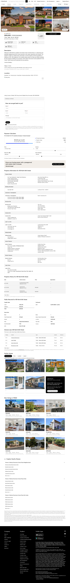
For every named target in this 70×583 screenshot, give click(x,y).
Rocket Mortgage (26, 135)
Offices (5, 546)
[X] (65, 536)
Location (14, 4)
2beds (5, 37)
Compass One (23, 542)
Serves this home (42, 337)
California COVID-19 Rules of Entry (58, 544)
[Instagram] (65, 531)
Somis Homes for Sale (8, 485)
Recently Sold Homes (24, 571)
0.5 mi (61, 345)
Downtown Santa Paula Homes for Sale (11, 464)
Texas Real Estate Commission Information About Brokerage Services (47, 568)
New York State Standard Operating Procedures (44, 572)
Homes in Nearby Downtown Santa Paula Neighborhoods (18, 462)
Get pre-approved (19, 35)
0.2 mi (61, 337)
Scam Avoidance (42, 543)
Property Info (21, 4)
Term (5, 146)
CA (9, 75)
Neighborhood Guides (24, 558)
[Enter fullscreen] (43, 78)
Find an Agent (22, 548)
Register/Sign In (66, 1)
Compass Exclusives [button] (41, 1)
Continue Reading (7, 62)
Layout (24, 356)
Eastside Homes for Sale (9, 466)
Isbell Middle (13, 340)
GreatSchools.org (21, 349)
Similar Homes (49, 4)
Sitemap (21, 572)
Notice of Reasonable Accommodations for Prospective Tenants (46, 573)
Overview (9, 4)
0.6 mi (61, 340)
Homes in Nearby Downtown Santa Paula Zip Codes (16, 495)
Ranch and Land (23, 567)
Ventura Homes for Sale (9, 481)
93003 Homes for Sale (9, 497)
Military (21, 565)
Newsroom (6, 548)
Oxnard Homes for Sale (9, 489)
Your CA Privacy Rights (41, 546)
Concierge (22, 534)
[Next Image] (23, 366)
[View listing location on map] (41, 36)
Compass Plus (22, 553)
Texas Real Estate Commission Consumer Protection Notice (46, 569)
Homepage (6, 75)
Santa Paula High (14, 342)
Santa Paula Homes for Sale (10, 483)
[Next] (67, 19)
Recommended (8, 356)
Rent (32, 1)
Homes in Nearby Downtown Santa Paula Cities (15, 478)
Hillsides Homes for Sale (9, 471)
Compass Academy (24, 551)
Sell (35, 1)
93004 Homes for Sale (9, 499)
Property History (28, 4)
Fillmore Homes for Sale (9, 487)
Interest (36, 146)
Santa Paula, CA (12, 38)
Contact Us (6, 544)
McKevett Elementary (15, 337)
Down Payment (38, 152)
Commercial (22, 562)
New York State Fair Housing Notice (42, 571)
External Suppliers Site (24, 569)
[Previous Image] (6, 366)
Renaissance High (14, 345)
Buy (29, 1)
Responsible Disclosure (50, 543)
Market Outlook (23, 541)
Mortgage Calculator (24, 550)
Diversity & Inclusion (24, 557)
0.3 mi (61, 342)
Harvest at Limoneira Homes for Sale (11, 469)
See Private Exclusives (52, 390)
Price (14, 356)
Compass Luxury (23, 546)
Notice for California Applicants (46, 544)
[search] (26, 1)
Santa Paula (19, 75)
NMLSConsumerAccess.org (54, 577)
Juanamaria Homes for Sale (10, 473)
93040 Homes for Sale (9, 504)
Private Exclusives (23, 535)
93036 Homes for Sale (9, 506)
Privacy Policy (11, 128)
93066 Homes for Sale (9, 501)
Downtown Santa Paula (26, 75)
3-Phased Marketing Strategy (25, 539)
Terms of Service (57, 542)
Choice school (41, 345)
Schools (43, 4)
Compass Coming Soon (24, 537)
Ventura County (13, 75)
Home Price (6, 152)
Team (5, 535)
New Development (23, 560)
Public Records (36, 4)
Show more (7, 475)
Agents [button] (57, 1)
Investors (6, 539)
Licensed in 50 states (39, 578)
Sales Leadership (7, 537)
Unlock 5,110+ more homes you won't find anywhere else (54, 383)
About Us (6, 534)
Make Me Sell (22, 544)
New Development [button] (50, 1)
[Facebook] (65, 533)
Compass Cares (23, 555)
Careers (5, 542)
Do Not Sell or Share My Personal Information (44, 542)
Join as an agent (7, 541)
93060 (17, 38)
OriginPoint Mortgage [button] (17, 135)
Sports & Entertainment (24, 564)
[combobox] (16, 1)
